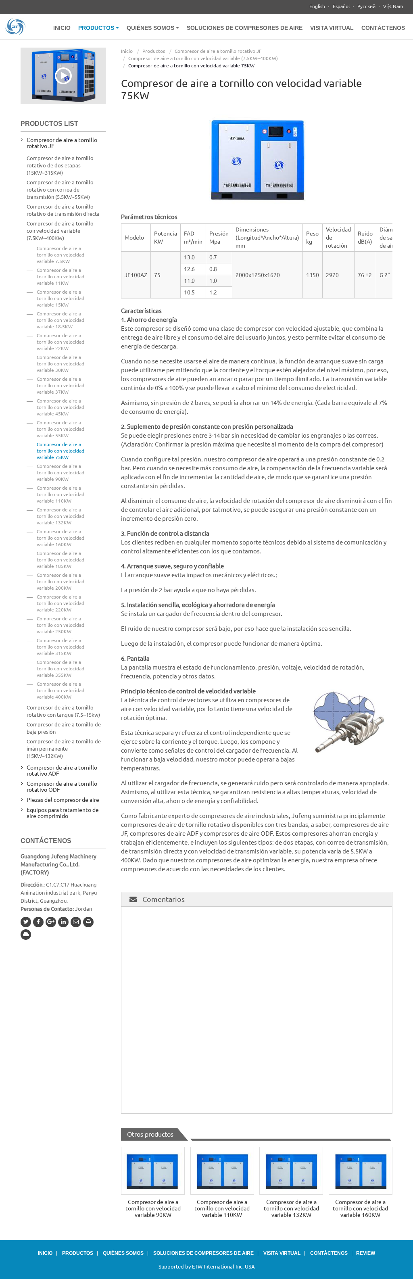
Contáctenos (383, 28)
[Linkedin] (63, 922)
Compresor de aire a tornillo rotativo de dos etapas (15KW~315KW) (60, 165)
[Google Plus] (51, 922)
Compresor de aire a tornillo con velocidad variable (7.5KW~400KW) (203, 58)
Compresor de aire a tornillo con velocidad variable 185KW (60, 560)
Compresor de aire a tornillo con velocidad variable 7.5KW (60, 255)
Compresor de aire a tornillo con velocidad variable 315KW (60, 647)
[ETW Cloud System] (26, 934)
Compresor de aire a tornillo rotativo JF (218, 51)
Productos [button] (97, 28)
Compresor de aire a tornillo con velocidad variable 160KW (360, 1208)
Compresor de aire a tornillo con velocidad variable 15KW (60, 298)
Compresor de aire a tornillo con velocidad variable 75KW (60, 451)
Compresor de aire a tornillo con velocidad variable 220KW (60, 603)
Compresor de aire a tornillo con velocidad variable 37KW (60, 385)
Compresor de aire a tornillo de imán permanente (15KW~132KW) (64, 749)
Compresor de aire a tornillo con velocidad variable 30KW (60, 364)
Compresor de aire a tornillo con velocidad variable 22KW (60, 342)
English (317, 6)
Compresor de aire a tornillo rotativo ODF (62, 786)
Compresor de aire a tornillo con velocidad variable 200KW (60, 581)
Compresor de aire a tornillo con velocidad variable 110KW (222, 1208)
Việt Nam (393, 6)
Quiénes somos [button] (151, 28)
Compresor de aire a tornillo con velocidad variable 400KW (60, 690)
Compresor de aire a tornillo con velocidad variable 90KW (153, 1208)
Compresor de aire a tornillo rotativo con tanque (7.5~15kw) (63, 711)
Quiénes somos (123, 1253)
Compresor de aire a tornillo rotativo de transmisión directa (63, 210)
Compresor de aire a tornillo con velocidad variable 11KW (60, 276)
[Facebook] (38, 922)
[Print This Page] (88, 922)
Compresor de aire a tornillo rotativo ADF (62, 770)
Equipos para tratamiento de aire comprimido (63, 813)
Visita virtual (332, 28)
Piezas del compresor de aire (63, 800)
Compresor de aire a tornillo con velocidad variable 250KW (60, 625)
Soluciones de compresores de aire (244, 28)
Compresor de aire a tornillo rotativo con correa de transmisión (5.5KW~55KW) (60, 189)
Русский (366, 6)
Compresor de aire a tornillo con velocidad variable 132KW (291, 1208)
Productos (153, 51)
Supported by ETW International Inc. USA (207, 1266)
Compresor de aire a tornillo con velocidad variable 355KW (60, 668)
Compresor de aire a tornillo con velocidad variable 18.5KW (60, 320)
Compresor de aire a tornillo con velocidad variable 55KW (60, 429)
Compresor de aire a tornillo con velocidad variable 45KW (60, 407)
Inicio (62, 28)
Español (341, 6)
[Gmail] (76, 922)
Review (365, 1253)
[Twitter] (26, 922)
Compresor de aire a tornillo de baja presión (64, 728)
